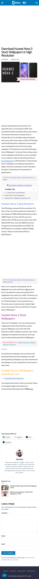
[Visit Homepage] (16, 3)
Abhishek (5, 59)
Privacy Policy (21, 571)
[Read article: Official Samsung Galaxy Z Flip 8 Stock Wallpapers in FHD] (5, 493)
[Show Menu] (2, 2)
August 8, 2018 (15, 59)
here (31, 389)
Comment (5, 513)
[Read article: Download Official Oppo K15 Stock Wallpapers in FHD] (5, 487)
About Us (5, 571)
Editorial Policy (31, 571)
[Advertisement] (19, 26)
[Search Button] (37, 2)
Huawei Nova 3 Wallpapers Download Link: (17, 198)
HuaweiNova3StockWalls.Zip (14, 378)
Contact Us (13, 571)
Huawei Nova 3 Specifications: (16, 192)
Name (3, 536)
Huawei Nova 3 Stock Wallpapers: (15, 195)
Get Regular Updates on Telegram (20, 185)
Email (3, 544)
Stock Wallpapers (7, 161)
